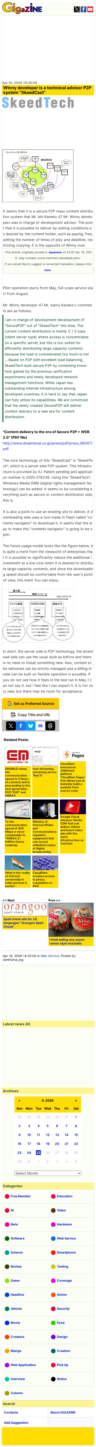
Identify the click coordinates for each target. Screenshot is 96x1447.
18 (38, 1144)
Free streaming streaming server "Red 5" (44, 772)
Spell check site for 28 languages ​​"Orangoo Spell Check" (23, 922)
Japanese (55, 252)
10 (29, 1135)
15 (76, 1135)
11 (38, 1135)
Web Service (50, 956)
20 (57, 1144)
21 (66, 1144)
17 (29, 1144)
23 (19, 1152)
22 (76, 1144)
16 (19, 1144)
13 (57, 1135)
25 (38, 1152)
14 (66, 1135)
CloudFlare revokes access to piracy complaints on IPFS (44, 879)
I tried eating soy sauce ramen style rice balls (66, 941)
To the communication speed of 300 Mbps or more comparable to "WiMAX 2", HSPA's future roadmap (16, 833)
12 (48, 1135)
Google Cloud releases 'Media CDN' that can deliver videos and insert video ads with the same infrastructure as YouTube (71, 830)
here (47, 270)
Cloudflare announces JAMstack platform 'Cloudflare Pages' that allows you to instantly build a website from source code (72, 777)
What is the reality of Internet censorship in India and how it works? (17, 879)
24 (29, 1152)
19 (48, 1144)
